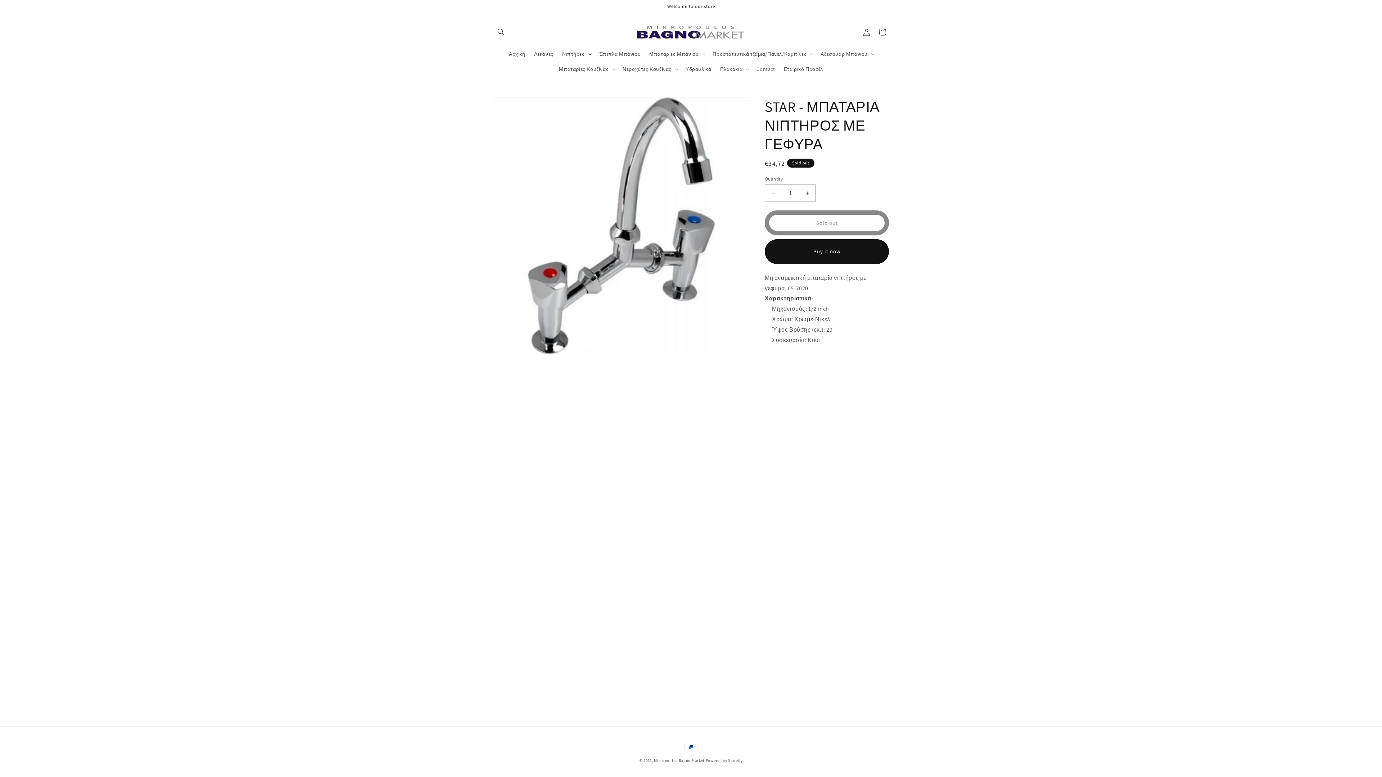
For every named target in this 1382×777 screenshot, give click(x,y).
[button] (501, 32)
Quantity (774, 179)
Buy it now (827, 251)
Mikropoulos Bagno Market (679, 760)
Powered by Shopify (724, 760)
